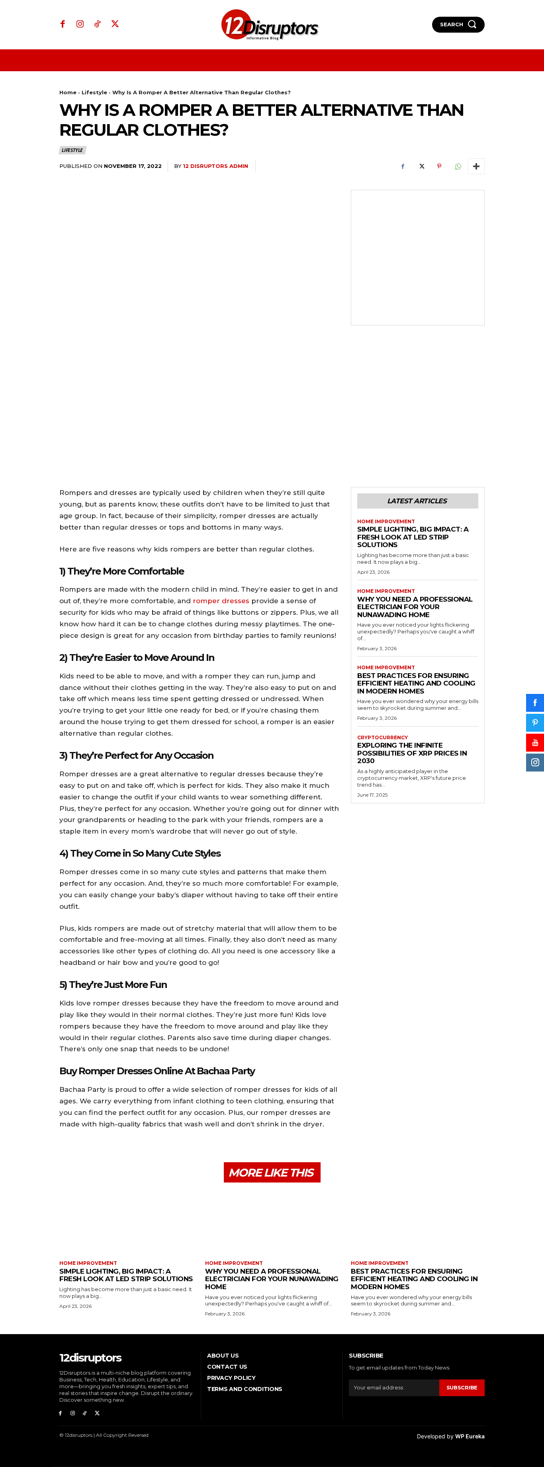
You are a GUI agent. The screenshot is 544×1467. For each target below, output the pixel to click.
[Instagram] (80, 24)
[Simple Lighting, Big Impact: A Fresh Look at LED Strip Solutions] (126, 1222)
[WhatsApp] (458, 166)
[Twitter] (115, 24)
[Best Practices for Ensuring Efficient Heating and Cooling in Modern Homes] (418, 1222)
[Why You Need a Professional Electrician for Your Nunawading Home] (272, 1222)
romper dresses (221, 601)
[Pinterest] (439, 166)
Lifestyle (94, 92)
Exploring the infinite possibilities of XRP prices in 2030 (412, 753)
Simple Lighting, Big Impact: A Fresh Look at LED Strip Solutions (412, 537)
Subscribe (461, 1387)
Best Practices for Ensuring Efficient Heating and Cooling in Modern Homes (416, 683)
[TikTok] (97, 24)
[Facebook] (63, 24)
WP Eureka (470, 1436)
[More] (476, 166)
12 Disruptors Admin (215, 166)
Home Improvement (386, 521)
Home (67, 92)
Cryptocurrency (382, 737)
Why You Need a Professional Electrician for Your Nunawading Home (415, 607)
